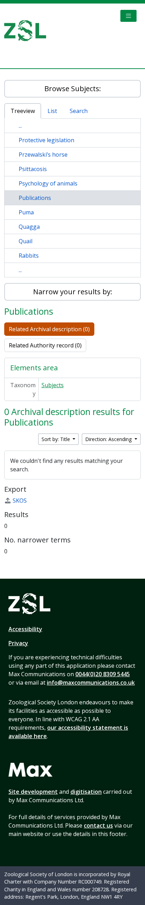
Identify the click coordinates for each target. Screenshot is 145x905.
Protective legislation (46, 140)
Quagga (29, 227)
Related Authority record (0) (45, 345)
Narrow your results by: (72, 291)
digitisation (86, 792)
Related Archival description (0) (49, 329)
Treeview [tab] (23, 111)
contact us (98, 825)
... (20, 126)
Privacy (18, 643)
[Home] (28, 30)
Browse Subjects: (72, 88)
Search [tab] (79, 111)
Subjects (53, 385)
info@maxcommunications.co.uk (91, 682)
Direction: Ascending (109, 439)
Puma (26, 212)
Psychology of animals (48, 183)
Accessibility (25, 629)
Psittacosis (33, 169)
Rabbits (29, 255)
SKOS (20, 500)
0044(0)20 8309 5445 (102, 674)
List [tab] (52, 111)
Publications (35, 198)
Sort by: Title (56, 439)
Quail (25, 241)
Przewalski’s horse (43, 154)
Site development (33, 792)
